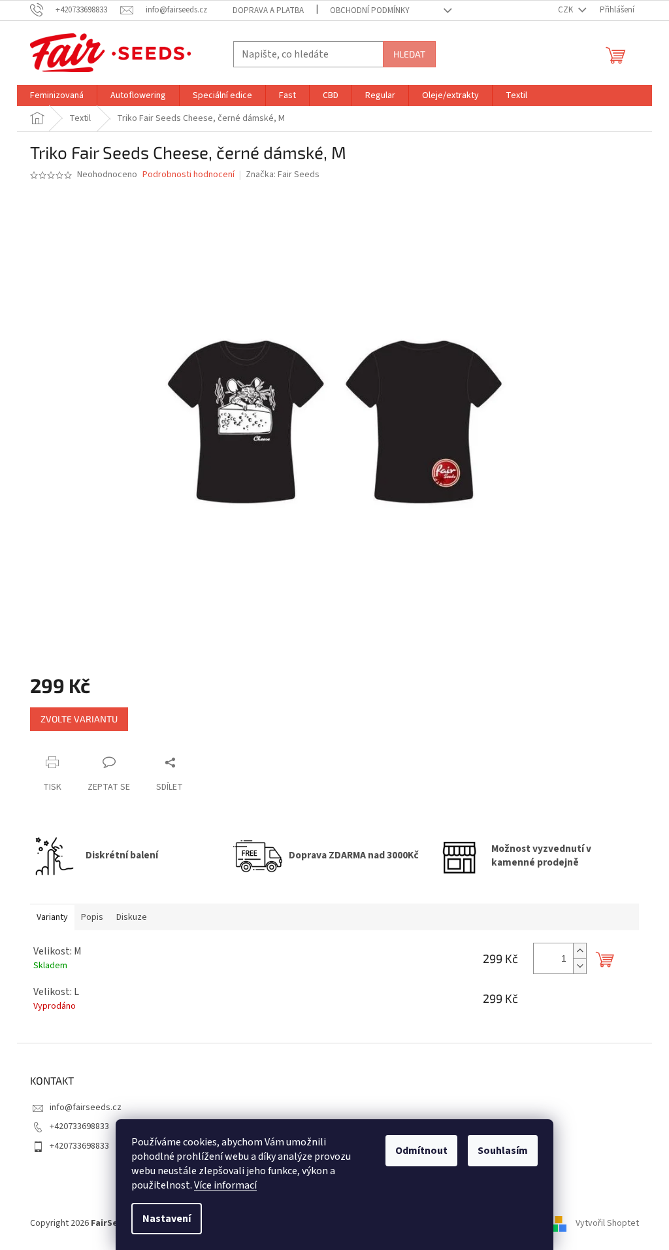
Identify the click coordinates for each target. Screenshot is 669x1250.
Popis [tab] (92, 917)
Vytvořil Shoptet (607, 1223)
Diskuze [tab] (131, 917)
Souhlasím (503, 1150)
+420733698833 (79, 1126)
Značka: (282, 174)
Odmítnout (421, 1150)
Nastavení (166, 1218)
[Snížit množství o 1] (579, 965)
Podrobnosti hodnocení (188, 175)
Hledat (409, 53)
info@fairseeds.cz (86, 1107)
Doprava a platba (268, 10)
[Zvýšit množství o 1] (579, 950)
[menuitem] (57, 95)
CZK (566, 10)
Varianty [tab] (52, 917)
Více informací (225, 1185)
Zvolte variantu (79, 718)
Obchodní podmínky (370, 10)
